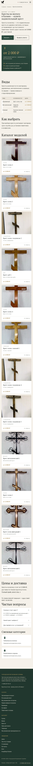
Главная (4, 6)
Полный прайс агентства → (11, 592)
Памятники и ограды (7, 710)
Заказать (7, 37)
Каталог (9, 6)
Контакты (4, 746)
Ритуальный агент (7, 698)
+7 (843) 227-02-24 (6, 683)
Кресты (4, 723)
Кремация (4, 705)
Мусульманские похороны (9, 700)
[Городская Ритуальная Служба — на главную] (2, 2)
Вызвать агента (22, 37)
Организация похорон (8, 695)
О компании (5, 744)
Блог (3, 749)
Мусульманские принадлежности (11, 731)
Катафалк (4, 708)
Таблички (4, 728)
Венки (3, 721)
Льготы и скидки (6, 741)
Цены (3, 739)
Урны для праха (6, 726)
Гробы (3, 718)
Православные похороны (9, 703)
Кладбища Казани (7, 751)
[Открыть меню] (30, 2)
